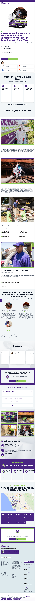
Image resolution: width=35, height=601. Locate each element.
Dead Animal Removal (4, 575)
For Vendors (14, 579)
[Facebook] (2, 555)
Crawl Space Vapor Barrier (16, 565)
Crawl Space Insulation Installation (15, 564)
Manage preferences (16, 599)
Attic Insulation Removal (4, 562)
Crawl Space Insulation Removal (17, 562)
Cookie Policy (23, 597)
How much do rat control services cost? (17, 391)
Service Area (14, 576)
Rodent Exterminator (4, 574)
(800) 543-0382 (12, 380)
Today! (28, 0)
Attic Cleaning (3, 561)
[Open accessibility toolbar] (1, 300)
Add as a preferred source (6, 557)
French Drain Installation (16, 568)
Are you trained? (17, 394)
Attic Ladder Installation (4, 565)
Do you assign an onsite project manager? (17, 405)
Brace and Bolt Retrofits (15, 567)
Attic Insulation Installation (5, 563)
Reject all (9, 599)
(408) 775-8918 (27, 572)
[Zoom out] (33, 495)
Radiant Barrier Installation (5, 566)
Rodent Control (3, 572)
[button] (16, 503)
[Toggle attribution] (33, 510)
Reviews (13, 575)
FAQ (13, 574)
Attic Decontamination (4, 564)
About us (13, 573)
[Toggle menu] (33, 3)
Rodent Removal (3, 573)
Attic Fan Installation (4, 567)
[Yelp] (6, 555)
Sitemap (13, 580)
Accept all (3, 599)
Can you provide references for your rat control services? (17, 398)
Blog (13, 577)
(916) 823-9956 (27, 576)
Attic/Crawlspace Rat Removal (5, 576)
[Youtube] (8, 555)
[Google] (4, 555)
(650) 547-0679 (27, 581)
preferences (28, 596)
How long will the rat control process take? (17, 401)
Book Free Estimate (21, 380)
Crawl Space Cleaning (15, 561)
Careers (13, 578)
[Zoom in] (33, 494)
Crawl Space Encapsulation (16, 566)
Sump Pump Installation (16, 569)
